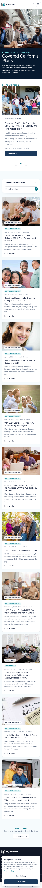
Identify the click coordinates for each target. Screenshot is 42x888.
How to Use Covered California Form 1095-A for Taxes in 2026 (20, 736)
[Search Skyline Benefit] (33, 4)
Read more (12, 153)
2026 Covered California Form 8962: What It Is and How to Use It (20, 798)
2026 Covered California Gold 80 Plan (20, 550)
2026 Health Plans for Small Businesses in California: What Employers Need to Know (17, 675)
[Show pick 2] (21, 163)
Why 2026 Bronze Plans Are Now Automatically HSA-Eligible (19, 424)
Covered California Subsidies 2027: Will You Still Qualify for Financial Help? (21, 126)
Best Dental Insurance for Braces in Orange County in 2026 (19, 299)
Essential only (21, 876)
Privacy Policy (9, 871)
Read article (10, 254)
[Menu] (38, 4)
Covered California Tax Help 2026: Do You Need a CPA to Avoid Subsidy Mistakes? (20, 488)
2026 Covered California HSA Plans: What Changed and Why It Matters (20, 611)
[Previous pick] (16, 163)
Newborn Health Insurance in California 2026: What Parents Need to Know (20, 238)
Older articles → (21, 836)
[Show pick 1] (20, 163)
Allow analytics (21, 881)
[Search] (36, 189)
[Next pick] (26, 163)
